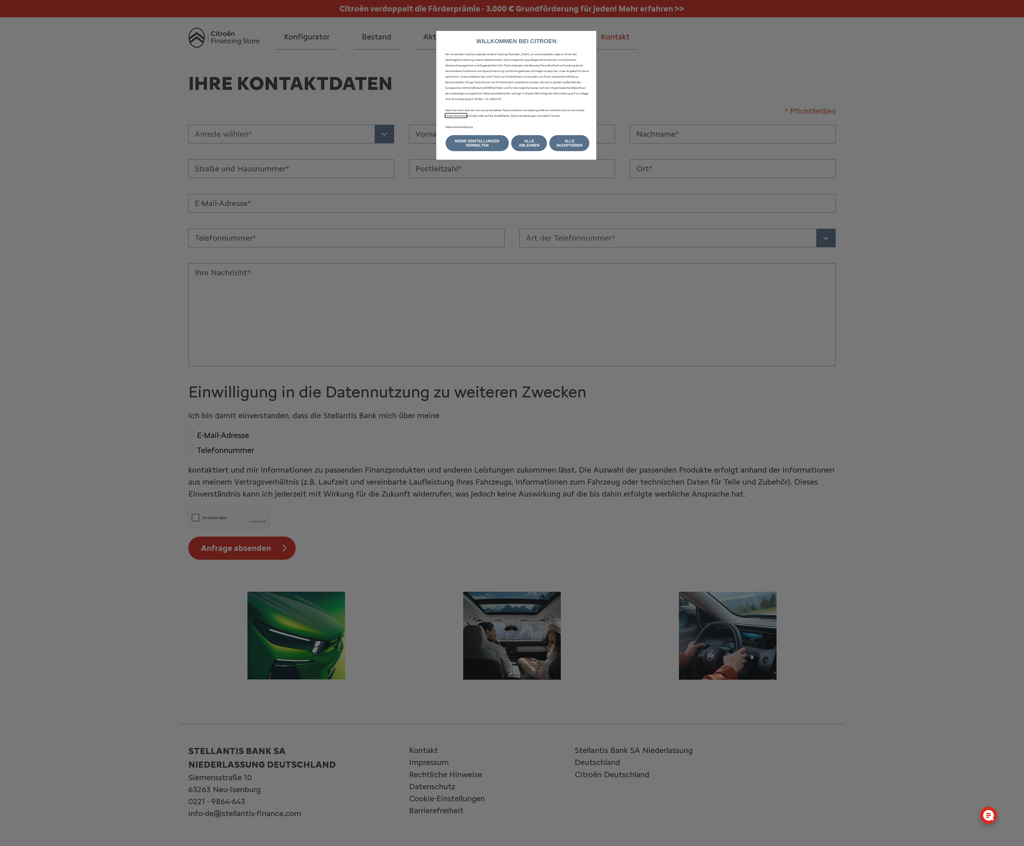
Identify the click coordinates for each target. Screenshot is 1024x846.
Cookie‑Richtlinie (456, 116)
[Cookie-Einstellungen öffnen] (988, 815)
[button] (477, 143)
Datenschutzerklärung (459, 127)
